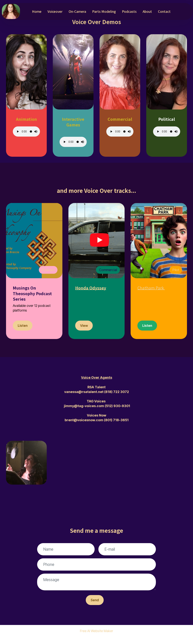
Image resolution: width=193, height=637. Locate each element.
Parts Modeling (104, 11)
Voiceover (55, 11)
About (147, 11)
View (84, 326)
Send (95, 600)
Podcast (48, 270)
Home (36, 11)
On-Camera (77, 11)
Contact (164, 11)
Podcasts (129, 11)
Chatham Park (150, 288)
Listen (23, 326)
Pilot (175, 270)
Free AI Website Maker (96, 631)
